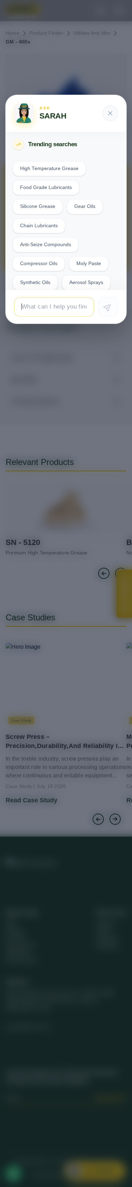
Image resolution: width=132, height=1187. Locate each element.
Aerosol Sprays (86, 282)
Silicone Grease (37, 206)
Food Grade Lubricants (46, 187)
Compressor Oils (38, 263)
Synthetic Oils (35, 282)
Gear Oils (84, 206)
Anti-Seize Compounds (45, 244)
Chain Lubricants (39, 225)
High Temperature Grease (49, 168)
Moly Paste (88, 263)
